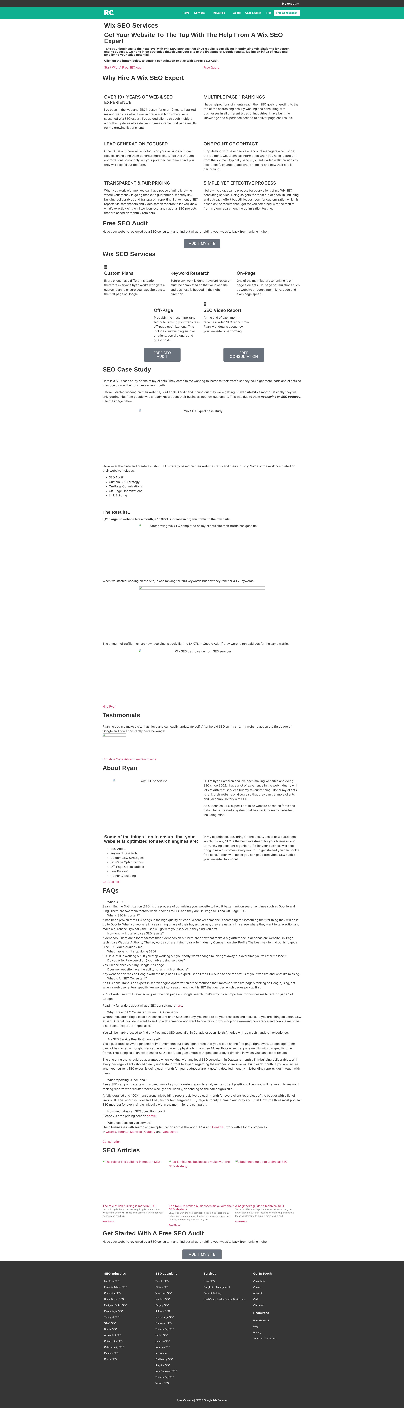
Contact (257, 1287)
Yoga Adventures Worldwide (136, 759)
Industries (219, 13)
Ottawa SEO (162, 1287)
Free (268, 13)
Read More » (108, 1221)
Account (257, 1293)
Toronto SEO (162, 1281)
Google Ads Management (217, 1287)
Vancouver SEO (163, 1293)
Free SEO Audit (261, 1320)
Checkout (258, 1305)
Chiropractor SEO (113, 1341)
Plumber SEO (111, 1353)
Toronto (123, 1132)
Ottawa (111, 1132)
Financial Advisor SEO (115, 1287)
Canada (217, 1127)
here (179, 1005)
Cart (255, 1299)
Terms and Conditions (264, 1338)
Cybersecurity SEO (114, 1347)
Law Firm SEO (111, 1281)
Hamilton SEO (162, 1341)
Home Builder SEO (114, 1299)
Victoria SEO (162, 1383)
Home (186, 13)
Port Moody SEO (164, 1359)
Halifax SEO (161, 1335)
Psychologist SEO (113, 1311)
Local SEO (209, 1281)
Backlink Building (212, 1293)
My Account (290, 3)
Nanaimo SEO (162, 1347)
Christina (109, 759)
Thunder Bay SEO (164, 1329)
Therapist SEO (111, 1317)
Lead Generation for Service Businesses (224, 1299)
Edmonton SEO (163, 1323)
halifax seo (160, 1353)
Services (199, 13)
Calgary (149, 1132)
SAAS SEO (110, 1323)
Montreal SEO (162, 1299)
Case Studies (253, 13)
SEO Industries (115, 1273)
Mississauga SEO (164, 1317)
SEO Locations (166, 1273)
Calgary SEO (162, 1305)
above (151, 1116)
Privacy (257, 1332)
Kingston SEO (162, 1365)
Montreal (136, 1132)
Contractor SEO (112, 1293)
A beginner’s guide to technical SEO (259, 1206)
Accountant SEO (113, 1335)
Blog (255, 1326)
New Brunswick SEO (166, 1371)
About (237, 13)
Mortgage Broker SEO (115, 1305)
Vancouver (169, 1132)
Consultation (259, 1281)
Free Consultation (286, 13)
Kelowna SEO (162, 1311)
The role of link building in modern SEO (129, 1206)
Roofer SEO (110, 1359)
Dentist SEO (110, 1329)
